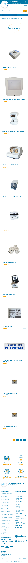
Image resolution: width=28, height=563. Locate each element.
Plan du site (5, 558)
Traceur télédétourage (21, 515)
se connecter (15, 1)
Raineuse (3, 526)
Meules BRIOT (5, 513)
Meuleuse (18, 504)
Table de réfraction (5, 528)
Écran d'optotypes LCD (6, 502)
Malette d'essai (4, 508)
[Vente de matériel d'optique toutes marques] (2, 4)
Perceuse (3, 522)
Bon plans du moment (21, 518)
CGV (20, 558)
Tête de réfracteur (5, 531)
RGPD (24, 558)
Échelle (2, 501)
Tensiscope (3, 529)
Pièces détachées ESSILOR (20, 511)
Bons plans (18, 527)
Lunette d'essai (4, 507)
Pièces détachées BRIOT (20, 508)
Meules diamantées (5, 511)
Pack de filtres (19, 522)
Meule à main (4, 510)
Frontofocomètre (20, 495)
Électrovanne (19, 496)
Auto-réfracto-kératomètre (4, 495)
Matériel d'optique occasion (20, 492)
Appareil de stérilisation (6, 493)
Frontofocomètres (5, 504)
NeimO (17, 520)
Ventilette (3, 533)
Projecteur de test (5, 523)
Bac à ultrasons (4, 498)
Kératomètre (19, 498)
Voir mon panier (25, 1)
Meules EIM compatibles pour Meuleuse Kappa (7, 515)
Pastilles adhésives (5, 520)
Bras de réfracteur (5, 499)
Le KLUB (20, 561)
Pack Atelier (18, 525)
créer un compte (16, 3)
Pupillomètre (4, 525)
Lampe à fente (4, 505)
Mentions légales (13, 558)
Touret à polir (4, 532)
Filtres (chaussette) (20, 523)
